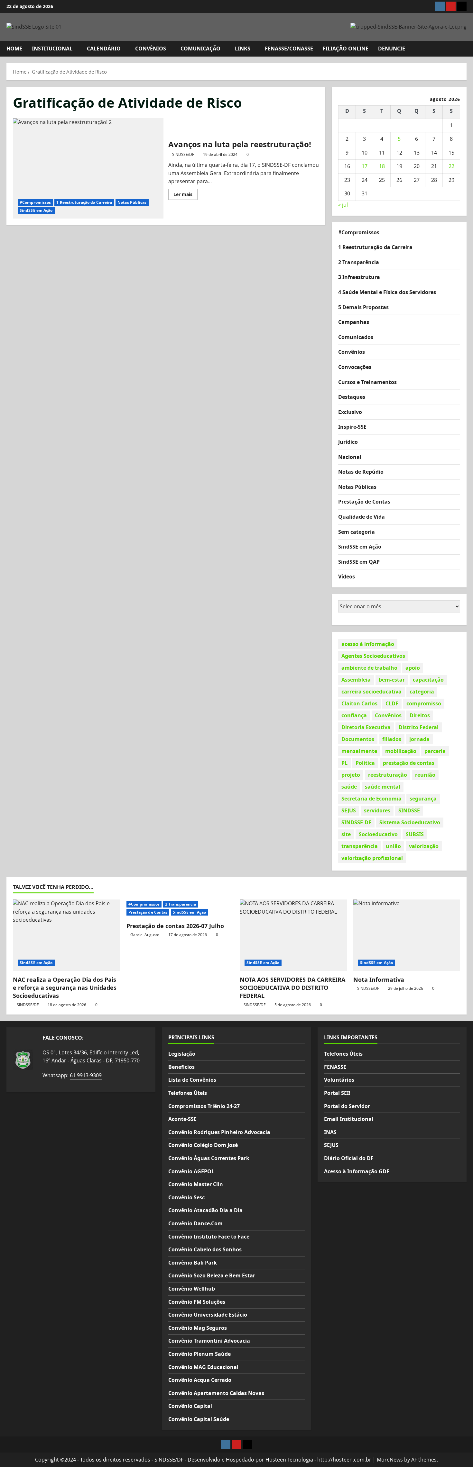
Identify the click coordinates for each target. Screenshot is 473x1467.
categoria (422, 691)
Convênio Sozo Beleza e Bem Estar (211, 1275)
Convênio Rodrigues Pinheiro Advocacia (219, 1132)
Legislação (181, 1053)
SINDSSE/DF (183, 154)
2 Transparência (358, 262)
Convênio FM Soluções (196, 1301)
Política (365, 762)
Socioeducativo (378, 834)
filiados (391, 739)
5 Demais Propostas (363, 307)
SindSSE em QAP (359, 561)
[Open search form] (465, 48)
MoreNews (390, 1459)
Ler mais (185, 195)
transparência (359, 846)
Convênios (351, 351)
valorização (424, 846)
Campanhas (353, 322)
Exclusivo (350, 412)
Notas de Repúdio (361, 471)
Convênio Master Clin (195, 1184)
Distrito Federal (419, 727)
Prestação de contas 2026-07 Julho (175, 926)
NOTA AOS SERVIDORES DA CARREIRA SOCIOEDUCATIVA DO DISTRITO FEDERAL (292, 987)
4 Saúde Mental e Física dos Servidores (387, 292)
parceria (435, 751)
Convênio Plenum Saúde (199, 1353)
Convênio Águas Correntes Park (208, 1158)
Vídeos (346, 576)
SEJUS (348, 810)
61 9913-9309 (86, 1075)
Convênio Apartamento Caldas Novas (216, 1393)
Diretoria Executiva (366, 727)
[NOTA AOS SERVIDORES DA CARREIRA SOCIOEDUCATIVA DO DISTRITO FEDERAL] (293, 935)
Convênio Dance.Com (195, 1223)
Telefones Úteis (187, 1092)
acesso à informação (367, 644)
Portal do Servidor (347, 1106)
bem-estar (392, 679)
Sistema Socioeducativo (409, 822)
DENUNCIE (391, 48)
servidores (377, 810)
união (393, 846)
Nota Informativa (378, 979)
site (346, 834)
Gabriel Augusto (144, 934)
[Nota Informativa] (406, 935)
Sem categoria (356, 531)
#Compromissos (35, 202)
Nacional (349, 457)
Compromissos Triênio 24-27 (204, 1106)
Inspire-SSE (352, 426)
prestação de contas (408, 762)
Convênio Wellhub (191, 1288)
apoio (412, 667)
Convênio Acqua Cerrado (199, 1379)
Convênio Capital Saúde (198, 1419)
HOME (14, 48)
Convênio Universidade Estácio (207, 1314)
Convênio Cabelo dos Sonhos (205, 1249)
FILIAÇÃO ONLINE (345, 48)
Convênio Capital (190, 1405)
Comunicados (355, 337)
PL (344, 762)
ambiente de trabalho (369, 667)
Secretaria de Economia (371, 798)
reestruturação (387, 774)
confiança (354, 715)
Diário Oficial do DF (349, 1158)
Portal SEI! (337, 1092)
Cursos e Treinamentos (367, 382)
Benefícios (181, 1066)
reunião (425, 774)
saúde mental (382, 786)
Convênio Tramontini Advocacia (209, 1340)
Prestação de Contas (364, 501)
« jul (343, 204)
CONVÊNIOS (150, 48)
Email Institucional (348, 1119)
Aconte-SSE (182, 1119)
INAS (330, 1132)
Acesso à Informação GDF (356, 1171)
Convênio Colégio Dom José (203, 1145)
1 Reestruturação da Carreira (84, 202)
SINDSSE (409, 810)
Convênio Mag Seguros (197, 1327)
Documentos (357, 739)
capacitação (428, 679)
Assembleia (356, 679)
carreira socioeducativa (371, 691)
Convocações (354, 367)
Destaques (351, 396)
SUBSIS (415, 834)
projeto (350, 774)
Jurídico (348, 441)
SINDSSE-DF (356, 822)
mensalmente (359, 751)
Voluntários (339, 1079)
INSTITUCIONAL (52, 48)
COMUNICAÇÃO (200, 48)
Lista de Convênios (192, 1079)
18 (382, 166)
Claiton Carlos (359, 703)
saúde (349, 786)
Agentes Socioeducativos (373, 655)
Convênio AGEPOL (191, 1171)
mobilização (400, 751)
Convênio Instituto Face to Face (208, 1236)
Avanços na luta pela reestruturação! (88, 168)
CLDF (391, 703)
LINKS (242, 48)
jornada (419, 739)
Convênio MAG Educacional (203, 1367)
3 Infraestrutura (359, 277)
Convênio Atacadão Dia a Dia (205, 1210)
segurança (423, 798)
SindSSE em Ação (36, 210)
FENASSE (335, 1066)
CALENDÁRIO (104, 48)
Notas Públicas (131, 202)
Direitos (420, 715)
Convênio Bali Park (192, 1262)
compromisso (423, 703)
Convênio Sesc (186, 1197)
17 (364, 166)
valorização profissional (372, 858)
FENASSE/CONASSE (289, 48)
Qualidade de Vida (361, 516)
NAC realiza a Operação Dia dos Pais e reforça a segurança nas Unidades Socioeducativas (64, 987)
